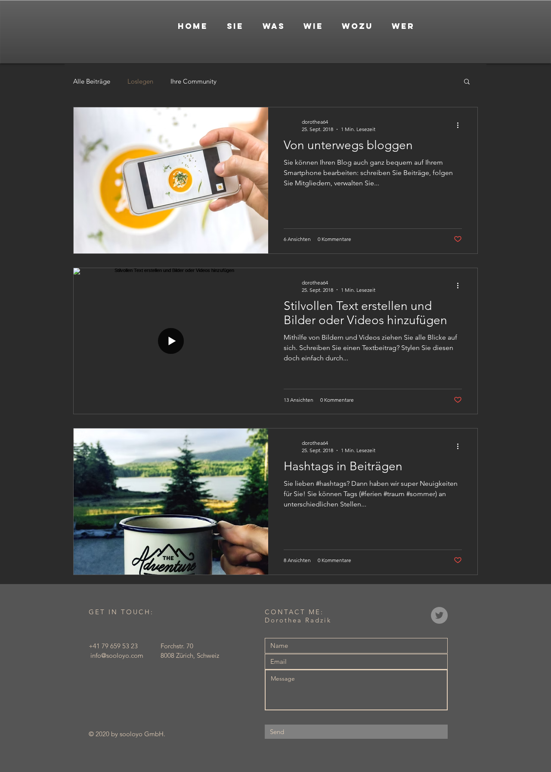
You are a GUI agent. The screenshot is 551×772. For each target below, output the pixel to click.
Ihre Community (193, 81)
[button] (467, 82)
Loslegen (140, 81)
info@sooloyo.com (116, 655)
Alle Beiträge (91, 81)
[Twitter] (439, 615)
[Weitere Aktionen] (460, 125)
